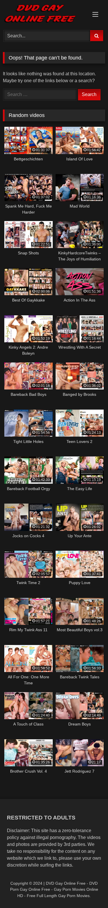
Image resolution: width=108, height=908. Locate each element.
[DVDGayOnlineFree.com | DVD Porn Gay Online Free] (44, 14)
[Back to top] (90, 891)
